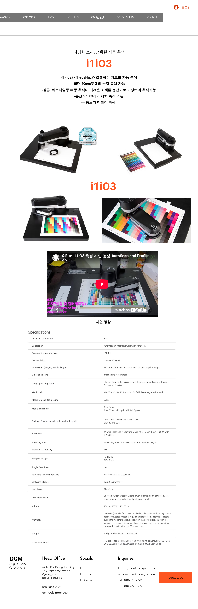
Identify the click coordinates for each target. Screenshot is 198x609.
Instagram (87, 574)
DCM (16, 558)
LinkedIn (86, 580)
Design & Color (17, 564)
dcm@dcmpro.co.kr (55, 592)
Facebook (87, 568)
